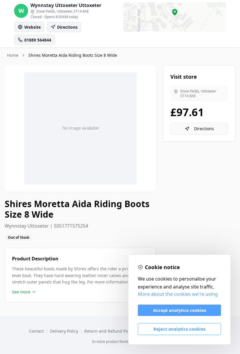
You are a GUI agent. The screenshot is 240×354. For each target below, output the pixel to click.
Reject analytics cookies (179, 329)
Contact (36, 331)
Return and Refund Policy (109, 331)
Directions (204, 128)
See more (21, 292)
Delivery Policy (64, 331)
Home (12, 55)
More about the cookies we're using (178, 294)
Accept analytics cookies (179, 310)
